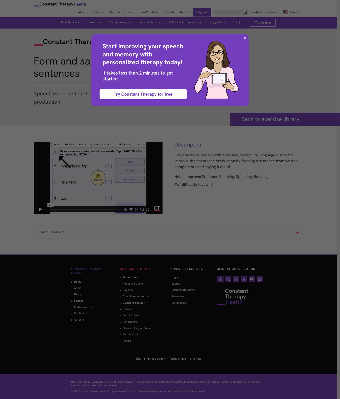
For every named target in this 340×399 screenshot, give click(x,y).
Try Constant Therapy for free (143, 94)
